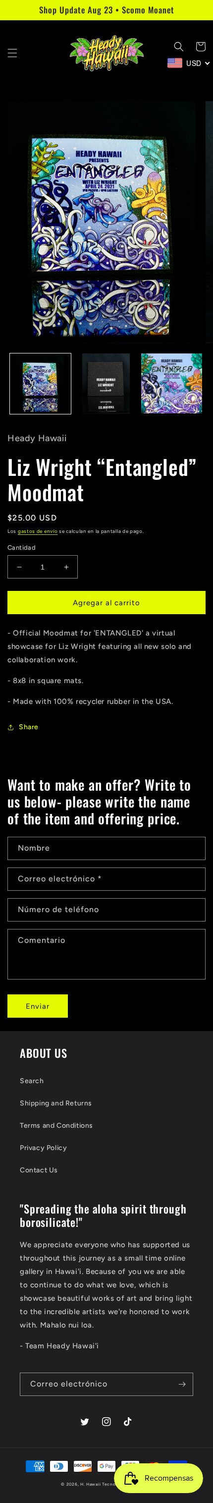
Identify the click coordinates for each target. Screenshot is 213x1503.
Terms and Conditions (56, 1125)
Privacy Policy (43, 1148)
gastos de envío (38, 531)
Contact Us (39, 1170)
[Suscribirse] (182, 1384)
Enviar (38, 1006)
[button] (12, 53)
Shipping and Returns (56, 1103)
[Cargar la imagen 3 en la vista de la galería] (171, 383)
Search (32, 1081)
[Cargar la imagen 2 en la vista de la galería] (106, 383)
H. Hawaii (90, 1484)
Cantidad (21, 547)
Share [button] (29, 727)
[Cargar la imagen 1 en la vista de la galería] (40, 383)
